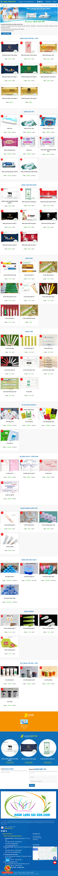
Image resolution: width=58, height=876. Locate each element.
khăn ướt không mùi (9, 150)
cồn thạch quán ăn (29, 576)
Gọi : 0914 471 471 (7, 872)
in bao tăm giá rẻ (29, 348)
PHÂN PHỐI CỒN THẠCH (29, 560)
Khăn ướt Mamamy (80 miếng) (29, 171)
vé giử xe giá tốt (9, 495)
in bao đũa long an (48, 275)
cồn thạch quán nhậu (48, 576)
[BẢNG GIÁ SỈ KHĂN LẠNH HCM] (24, 721)
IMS (33, 872)
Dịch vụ (32, 874)
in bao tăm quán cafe (29, 370)
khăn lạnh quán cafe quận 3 (48, 77)
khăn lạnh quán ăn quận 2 (29, 223)
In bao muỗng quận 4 (48, 628)
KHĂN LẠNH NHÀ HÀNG (29, 185)
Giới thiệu (16, 874)
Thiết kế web (29, 872)
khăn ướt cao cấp (29, 128)
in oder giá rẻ (9, 473)
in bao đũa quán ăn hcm (9, 296)
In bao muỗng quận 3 (29, 628)
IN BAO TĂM (29, 331)
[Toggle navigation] (56, 5)
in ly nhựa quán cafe (29, 680)
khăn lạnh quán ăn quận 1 (10, 223)
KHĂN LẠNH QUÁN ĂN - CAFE (29, 38)
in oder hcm (48, 473)
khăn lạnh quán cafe (48, 55)
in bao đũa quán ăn (29, 296)
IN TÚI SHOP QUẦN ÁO (29, 405)
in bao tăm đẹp (10, 348)
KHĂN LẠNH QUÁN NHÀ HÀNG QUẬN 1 (9, 202)
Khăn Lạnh (18, 821)
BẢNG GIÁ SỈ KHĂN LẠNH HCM (24, 727)
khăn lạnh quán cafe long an (29, 55)
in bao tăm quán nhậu (48, 370)
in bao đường (9, 546)
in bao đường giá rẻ (9, 525)
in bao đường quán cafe (48, 525)
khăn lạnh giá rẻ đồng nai (29, 201)
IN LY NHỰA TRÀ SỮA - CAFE (29, 663)
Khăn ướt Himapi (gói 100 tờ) (10, 171)
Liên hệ (37, 874)
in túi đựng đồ (29, 421)
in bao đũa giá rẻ (29, 275)
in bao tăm (29, 391)
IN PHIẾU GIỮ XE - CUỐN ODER (29, 456)
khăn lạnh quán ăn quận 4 (10, 245)
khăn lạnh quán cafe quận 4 (9, 98)
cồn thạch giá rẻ (9, 576)
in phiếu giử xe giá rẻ (29, 473)
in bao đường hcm (29, 525)
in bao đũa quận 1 (10, 318)
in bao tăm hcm (48, 348)
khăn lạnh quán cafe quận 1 (9, 77)
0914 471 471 (8, 828)
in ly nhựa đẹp (48, 680)
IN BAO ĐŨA (29, 258)
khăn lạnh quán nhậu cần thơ (48, 201)
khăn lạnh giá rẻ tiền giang (9, 55)
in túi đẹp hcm (10, 421)
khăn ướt (9, 128)
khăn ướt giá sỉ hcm (48, 128)
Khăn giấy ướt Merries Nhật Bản (48, 150)
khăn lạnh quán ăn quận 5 (29, 245)
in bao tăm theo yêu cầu (9, 391)
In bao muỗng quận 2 (9, 628)
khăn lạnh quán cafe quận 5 (29, 98)
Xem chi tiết (10, 762)
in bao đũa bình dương (10, 275)
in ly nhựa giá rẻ (9, 680)
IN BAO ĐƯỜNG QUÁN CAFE (29, 508)
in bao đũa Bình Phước (29, 318)
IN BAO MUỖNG (29, 611)
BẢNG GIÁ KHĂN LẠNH (24, 874)
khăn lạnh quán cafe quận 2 (29, 77)
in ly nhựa (9, 701)
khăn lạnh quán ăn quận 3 (48, 223)
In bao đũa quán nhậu (48, 296)
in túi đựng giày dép (48, 421)
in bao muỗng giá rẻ (9, 650)
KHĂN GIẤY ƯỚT (29, 111)
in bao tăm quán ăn (9, 370)
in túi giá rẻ (10, 443)
